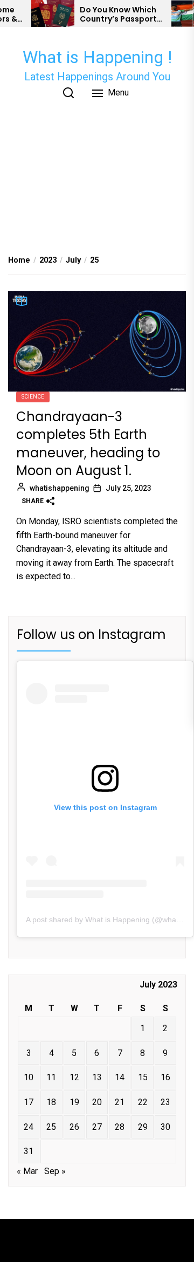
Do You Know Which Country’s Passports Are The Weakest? (120, 14)
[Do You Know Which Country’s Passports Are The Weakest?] (52, 13)
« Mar (27, 1171)
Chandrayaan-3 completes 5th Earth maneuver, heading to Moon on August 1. (88, 444)
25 (51, 1127)
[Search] (68, 93)
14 (119, 1077)
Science (33, 397)
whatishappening (59, 488)
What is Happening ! (97, 57)
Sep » (55, 1171)
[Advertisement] (97, 174)
